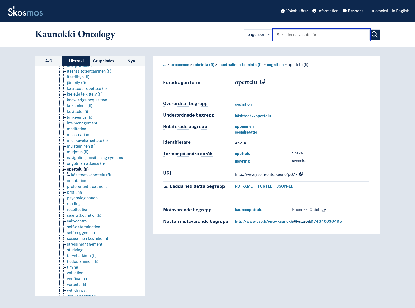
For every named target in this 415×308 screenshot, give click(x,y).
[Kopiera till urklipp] (262, 81)
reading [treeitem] (74, 204)
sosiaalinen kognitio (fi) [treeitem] (87, 238)
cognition (275, 64)
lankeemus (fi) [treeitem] (79, 117)
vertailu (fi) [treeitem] (76, 284)
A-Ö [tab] (48, 61)
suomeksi (379, 11)
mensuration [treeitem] (78, 134)
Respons (355, 11)
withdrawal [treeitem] (77, 290)
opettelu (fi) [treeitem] (78, 169)
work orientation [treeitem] (81, 296)
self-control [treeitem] (77, 221)
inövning (242, 161)
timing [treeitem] (72, 267)
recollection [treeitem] (77, 209)
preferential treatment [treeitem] (87, 186)
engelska (256, 34)
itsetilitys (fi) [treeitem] (78, 77)
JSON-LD (285, 186)
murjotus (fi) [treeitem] (77, 152)
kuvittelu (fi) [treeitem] (77, 111)
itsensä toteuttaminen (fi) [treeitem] (89, 71)
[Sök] (374, 34)
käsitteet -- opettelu (253, 116)
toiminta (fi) (203, 64)
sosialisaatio (246, 132)
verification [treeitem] (77, 279)
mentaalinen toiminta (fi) (240, 64)
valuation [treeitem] (75, 273)
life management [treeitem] (82, 123)
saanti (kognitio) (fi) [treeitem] (84, 215)
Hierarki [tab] (76, 61)
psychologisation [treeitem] (82, 198)
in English (400, 11)
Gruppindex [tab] (103, 61)
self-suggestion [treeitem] (81, 232)
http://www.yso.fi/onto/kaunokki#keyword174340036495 (288, 221)
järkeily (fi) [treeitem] (76, 82)
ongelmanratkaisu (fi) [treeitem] (86, 163)
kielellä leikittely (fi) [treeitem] (85, 94)
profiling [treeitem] (74, 192)
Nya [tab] (131, 61)
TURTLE (264, 186)
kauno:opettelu (248, 210)
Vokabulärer (296, 11)
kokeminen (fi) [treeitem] (79, 106)
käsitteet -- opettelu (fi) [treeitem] (87, 88)
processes (180, 64)
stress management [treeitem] (84, 244)
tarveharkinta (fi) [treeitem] (82, 255)
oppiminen (244, 126)
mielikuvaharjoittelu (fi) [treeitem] (87, 140)
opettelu (242, 153)
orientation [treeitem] (76, 181)
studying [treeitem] (75, 250)
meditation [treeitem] (76, 129)
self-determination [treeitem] (83, 227)
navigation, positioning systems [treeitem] (95, 157)
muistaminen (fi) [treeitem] (81, 146)
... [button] (164, 64)
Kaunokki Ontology (75, 33)
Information (327, 11)
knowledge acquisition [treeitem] (87, 100)
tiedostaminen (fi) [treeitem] (82, 261)
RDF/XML (244, 186)
